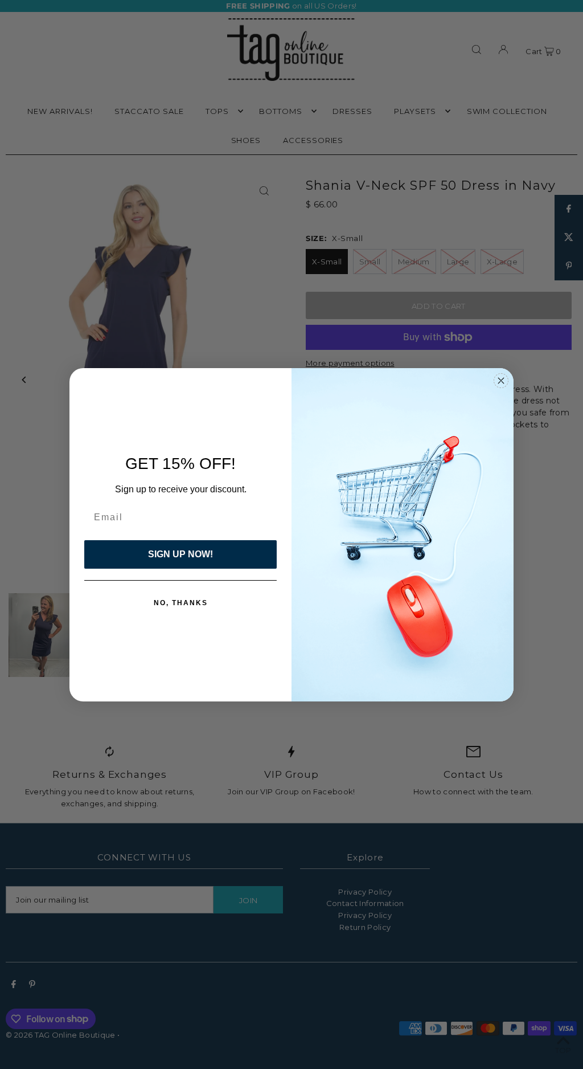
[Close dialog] (501, 380)
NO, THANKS (181, 603)
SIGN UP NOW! (180, 554)
